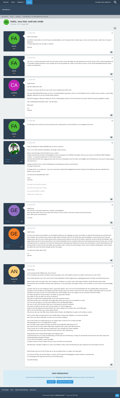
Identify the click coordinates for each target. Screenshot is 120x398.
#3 (112, 79)
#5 (112, 143)
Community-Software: (53, 395)
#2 (112, 57)
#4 (112, 121)
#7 (112, 228)
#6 (112, 205)
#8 (112, 266)
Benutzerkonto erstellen (65, 382)
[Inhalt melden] (111, 52)
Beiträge (7, 161)
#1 (112, 33)
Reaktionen (8, 159)
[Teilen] (114, 28)
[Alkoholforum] (60, 9)
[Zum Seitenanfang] (117, 395)
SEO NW (75, 395)
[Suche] (115, 2)
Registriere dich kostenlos (64, 377)
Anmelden (51, 382)
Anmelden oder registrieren (103, 2)
